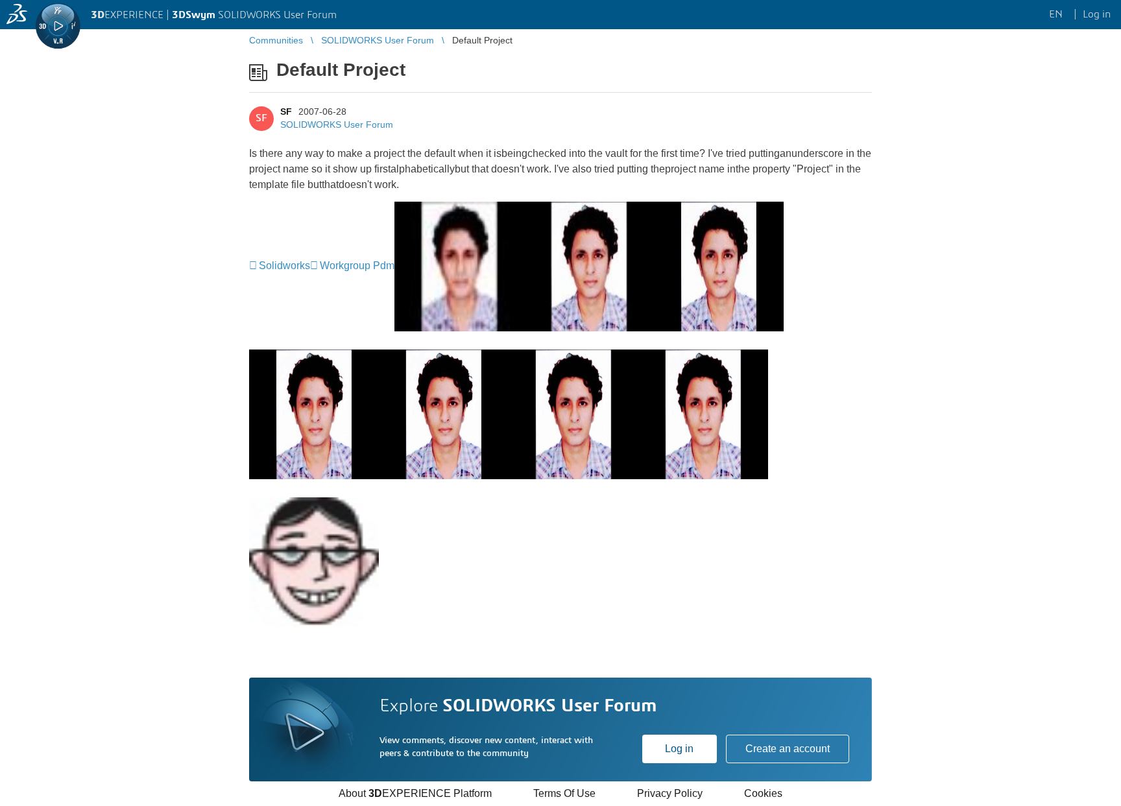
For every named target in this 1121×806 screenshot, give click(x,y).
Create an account (787, 748)
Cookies (763, 793)
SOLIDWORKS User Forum (336, 124)
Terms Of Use (564, 793)
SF (286, 111)
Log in (679, 748)
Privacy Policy (670, 793)
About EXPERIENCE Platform (415, 793)
